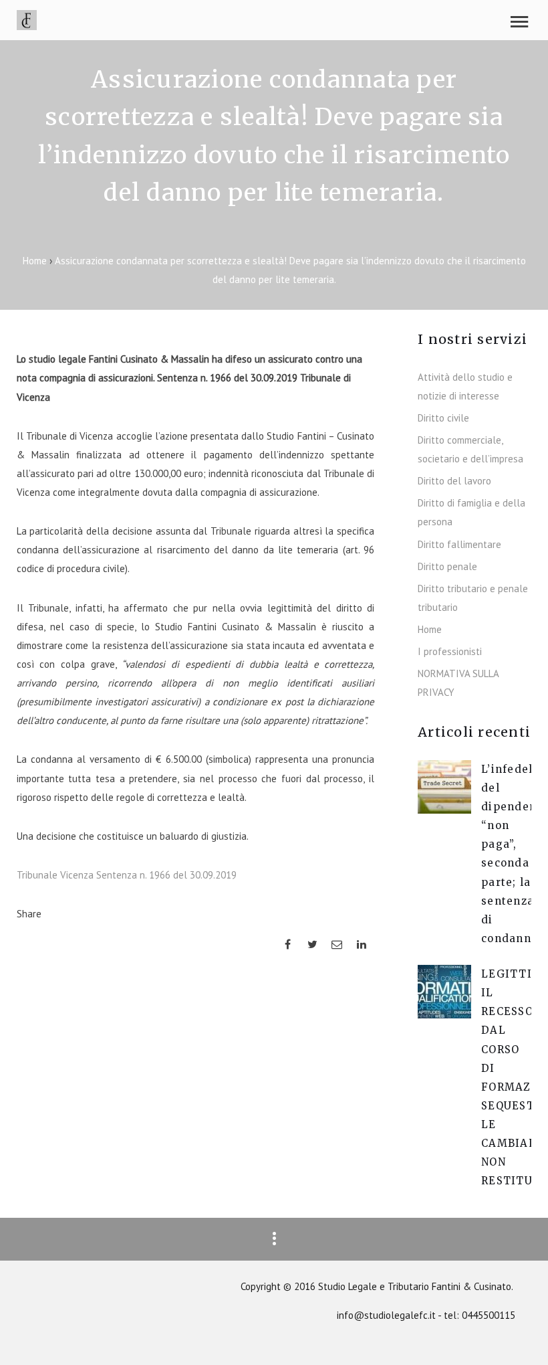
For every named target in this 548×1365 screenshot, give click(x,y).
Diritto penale (447, 566)
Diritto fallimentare (459, 544)
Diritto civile (443, 418)
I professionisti (450, 651)
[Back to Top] (518, 1335)
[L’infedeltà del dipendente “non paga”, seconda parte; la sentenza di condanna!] (444, 810)
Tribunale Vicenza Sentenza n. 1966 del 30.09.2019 (127, 875)
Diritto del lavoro (454, 480)
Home (36, 260)
